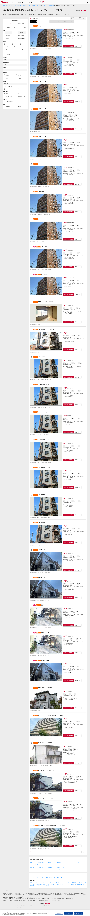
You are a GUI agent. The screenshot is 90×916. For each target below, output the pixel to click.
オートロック (63, 882)
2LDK (7, 49)
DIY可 (84, 882)
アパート (16, 27)
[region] (45, 913)
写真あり (20, 106)
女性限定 (68, 882)
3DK (22, 49)
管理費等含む (9, 35)
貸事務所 (59, 862)
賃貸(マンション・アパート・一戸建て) (23, 5)
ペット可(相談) (80, 882)
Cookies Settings (59, 913)
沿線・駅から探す (37, 5)
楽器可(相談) (73, 882)
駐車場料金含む (21, 35)
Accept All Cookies (78, 913)
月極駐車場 (41, 862)
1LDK (7, 46)
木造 (7, 78)
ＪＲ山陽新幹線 (50, 5)
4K (14, 51)
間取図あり (8, 106)
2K (14, 46)
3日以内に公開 (9, 96)
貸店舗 (49, 862)
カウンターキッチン (44, 882)
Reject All (68, 913)
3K (14, 49)
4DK (22, 51)
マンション (8, 27)
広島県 (44, 5)
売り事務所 (50, 867)
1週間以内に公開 (21, 96)
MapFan (5, 5)
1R (6, 43)
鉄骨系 (19, 75)
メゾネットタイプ (50, 884)
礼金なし (8, 38)
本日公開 (19, 93)
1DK (22, 43)
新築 (31, 882)
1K (14, 43)
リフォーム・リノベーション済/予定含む (14, 88)
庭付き (76, 884)
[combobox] (8, 33)
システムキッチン (36, 882)
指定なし (7, 93)
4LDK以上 (8, 54)
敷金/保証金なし (21, 38)
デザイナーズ (66, 884)
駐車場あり (80, 884)
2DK (22, 46)
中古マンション (69, 862)
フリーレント (33, 884)
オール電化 (43, 884)
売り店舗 (41, 867)
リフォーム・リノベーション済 (42, 885)
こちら (50, 900)
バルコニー (72, 884)
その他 (19, 78)
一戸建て (24, 27)
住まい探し (11, 5)
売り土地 (32, 867)
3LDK (7, 51)
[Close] (87, 913)
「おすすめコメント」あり (12, 101)
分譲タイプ (38, 884)
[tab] (8, 23)
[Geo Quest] (43, 2)
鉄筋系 (7, 75)
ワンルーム (32, 877)
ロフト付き (56, 884)
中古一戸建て (77, 862)
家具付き (61, 884)
